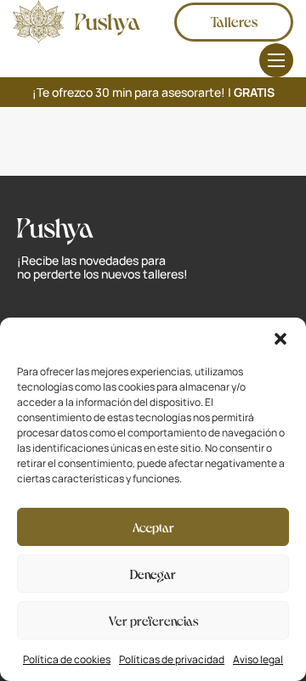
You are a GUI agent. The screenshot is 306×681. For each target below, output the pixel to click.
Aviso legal (258, 659)
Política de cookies (66, 659)
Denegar (153, 573)
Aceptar (153, 526)
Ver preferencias (153, 620)
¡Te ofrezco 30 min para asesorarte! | (153, 92)
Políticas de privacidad (171, 659)
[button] (280, 338)
